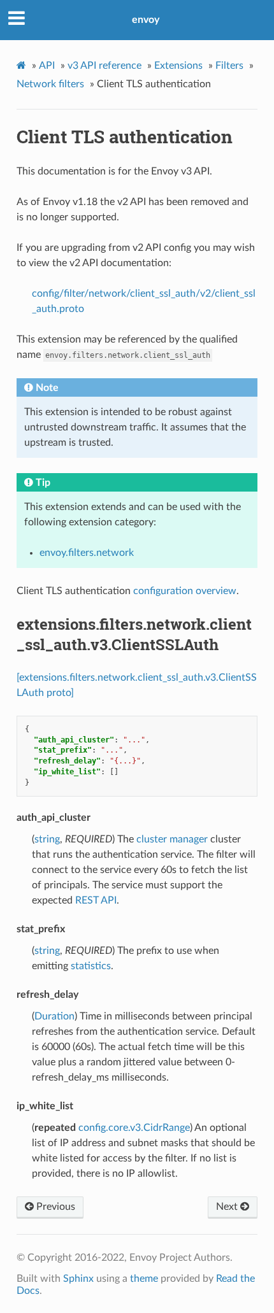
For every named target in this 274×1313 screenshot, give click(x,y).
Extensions (178, 65)
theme (144, 1279)
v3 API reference (104, 65)
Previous (54, 1207)
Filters (229, 65)
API (47, 65)
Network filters (50, 84)
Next (228, 1207)
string (47, 839)
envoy (145, 20)
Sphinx (78, 1279)
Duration (54, 1016)
